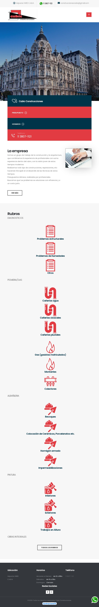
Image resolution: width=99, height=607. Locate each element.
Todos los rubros (49, 548)
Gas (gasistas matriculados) (50, 354)
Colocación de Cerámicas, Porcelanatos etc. (50, 433)
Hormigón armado (50, 450)
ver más (14, 193)
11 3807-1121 (47, 3)
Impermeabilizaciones (50, 468)
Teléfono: (21, 133)
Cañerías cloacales (50, 317)
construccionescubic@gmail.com (74, 3)
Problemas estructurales (50, 239)
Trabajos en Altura (50, 530)
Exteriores (50, 512)
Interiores (50, 495)
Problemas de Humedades (50, 256)
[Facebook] (47, 592)
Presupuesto (17, 113)
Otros (50, 273)
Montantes (50, 371)
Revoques (50, 416)
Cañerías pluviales (50, 334)
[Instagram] (51, 592)
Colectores (50, 389)
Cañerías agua (50, 300)
